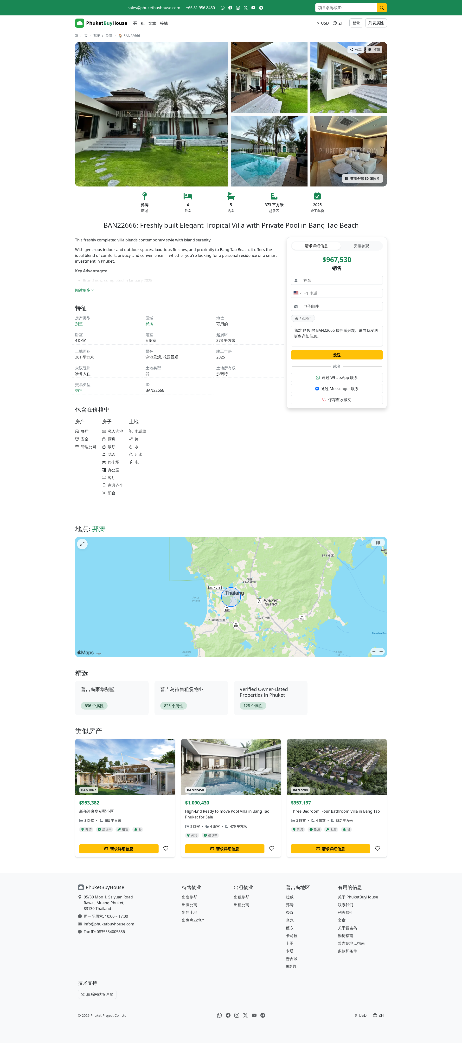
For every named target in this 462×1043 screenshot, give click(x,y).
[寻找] (382, 7)
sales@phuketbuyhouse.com (154, 7)
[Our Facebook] (230, 8)
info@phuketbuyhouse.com (109, 924)
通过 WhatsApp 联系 (340, 377)
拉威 (290, 897)
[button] (292, 966)
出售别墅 (189, 897)
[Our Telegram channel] (261, 8)
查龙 (290, 920)
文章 (152, 23)
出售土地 (189, 912)
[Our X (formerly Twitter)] (246, 8)
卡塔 (290, 951)
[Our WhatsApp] (223, 8)
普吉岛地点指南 (351, 943)
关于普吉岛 (347, 927)
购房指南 (345, 935)
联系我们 (345, 904)
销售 (79, 390)
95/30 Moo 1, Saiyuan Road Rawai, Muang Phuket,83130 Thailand (108, 902)
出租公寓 (241, 904)
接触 (164, 23)
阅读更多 (82, 290)
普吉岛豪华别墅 (98, 689)
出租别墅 (241, 897)
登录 (356, 23)
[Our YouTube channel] (253, 8)
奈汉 (290, 912)
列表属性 (376, 23)
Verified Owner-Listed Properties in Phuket (264, 692)
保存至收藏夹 (339, 399)
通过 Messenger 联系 (340, 388)
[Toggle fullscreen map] (82, 544)
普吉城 (291, 958)
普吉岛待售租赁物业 (182, 689)
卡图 (290, 943)
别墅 (109, 35)
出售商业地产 (193, 920)
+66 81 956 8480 (200, 7)
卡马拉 (291, 935)
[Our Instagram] (238, 8)
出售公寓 (189, 904)
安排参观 (361, 245)
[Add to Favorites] (165, 848)
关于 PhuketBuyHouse (358, 897)
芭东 (290, 927)
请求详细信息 (316, 245)
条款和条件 (347, 951)
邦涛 (96, 35)
